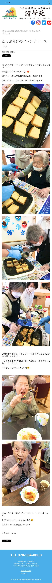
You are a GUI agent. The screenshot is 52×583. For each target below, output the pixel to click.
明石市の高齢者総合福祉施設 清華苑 (25, 13)
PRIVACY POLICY (26, 571)
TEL (49, 3)
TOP (21, 31)
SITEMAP (23, 573)
